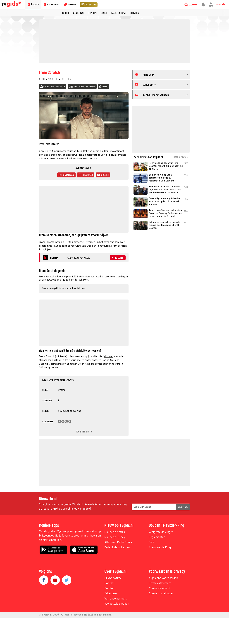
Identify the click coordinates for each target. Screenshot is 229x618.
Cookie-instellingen (161, 593)
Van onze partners (115, 599)
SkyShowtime (113, 578)
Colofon (109, 588)
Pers (151, 542)
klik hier (108, 356)
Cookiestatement (159, 588)
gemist (104, 12)
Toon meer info (84, 431)
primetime (92, 12)
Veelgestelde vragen (161, 532)
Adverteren (111, 593)
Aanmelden (183, 507)
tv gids (65, 12)
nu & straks (78, 12)
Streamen (134, 12)
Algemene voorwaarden (163, 578)
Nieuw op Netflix (114, 532)
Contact (109, 583)
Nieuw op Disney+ (115, 537)
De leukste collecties (117, 547)
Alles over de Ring (160, 547)
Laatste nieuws (118, 12)
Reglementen (157, 537)
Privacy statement (160, 583)
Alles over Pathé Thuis (118, 542)
